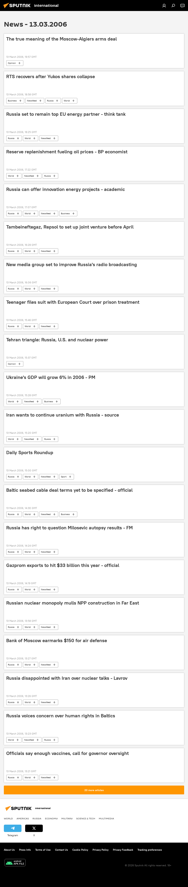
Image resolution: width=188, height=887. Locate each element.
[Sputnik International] (18, 8)
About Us (9, 849)
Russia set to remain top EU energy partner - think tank (66, 114)
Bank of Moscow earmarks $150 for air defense (56, 640)
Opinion (12, 63)
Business (12, 100)
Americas (23, 818)
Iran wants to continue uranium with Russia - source (62, 415)
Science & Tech (85, 818)
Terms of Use (43, 849)
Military (67, 818)
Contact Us (61, 849)
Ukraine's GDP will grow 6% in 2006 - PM (50, 377)
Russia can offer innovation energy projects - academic (65, 189)
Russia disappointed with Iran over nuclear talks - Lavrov (66, 678)
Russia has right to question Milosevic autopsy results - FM (69, 528)
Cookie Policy (80, 849)
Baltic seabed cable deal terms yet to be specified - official (69, 490)
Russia (50, 100)
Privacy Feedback (123, 849)
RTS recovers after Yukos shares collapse (50, 76)
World (67, 100)
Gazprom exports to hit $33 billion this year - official (62, 565)
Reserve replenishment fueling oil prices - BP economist (66, 152)
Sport (63, 476)
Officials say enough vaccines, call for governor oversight (67, 753)
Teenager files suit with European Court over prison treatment (72, 302)
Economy (51, 818)
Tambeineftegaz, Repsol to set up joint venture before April (69, 227)
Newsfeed (32, 100)
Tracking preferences (150, 849)
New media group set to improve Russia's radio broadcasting (71, 264)
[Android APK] (15, 863)
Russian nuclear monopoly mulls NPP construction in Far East (72, 603)
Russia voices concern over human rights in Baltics (60, 716)
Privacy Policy (101, 849)
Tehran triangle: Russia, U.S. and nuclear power (57, 340)
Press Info (25, 849)
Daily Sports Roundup (29, 452)
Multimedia (106, 818)
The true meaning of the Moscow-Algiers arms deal (61, 39)
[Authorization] (164, 5)
